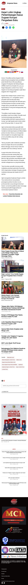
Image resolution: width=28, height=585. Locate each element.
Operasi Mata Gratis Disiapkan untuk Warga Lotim (12, 329)
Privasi (2, 578)
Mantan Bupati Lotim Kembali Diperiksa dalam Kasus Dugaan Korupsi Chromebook (10, 297)
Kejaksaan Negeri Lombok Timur (8, 366)
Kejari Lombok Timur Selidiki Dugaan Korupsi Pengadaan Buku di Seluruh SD (12, 275)
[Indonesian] (17, 72)
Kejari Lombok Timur (20, 366)
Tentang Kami (4, 569)
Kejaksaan (21, 86)
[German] (15, 72)
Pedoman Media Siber (5, 576)
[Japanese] (20, 72)
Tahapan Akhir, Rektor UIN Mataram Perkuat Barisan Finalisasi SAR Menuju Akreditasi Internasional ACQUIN (12, 308)
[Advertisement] (14, 218)
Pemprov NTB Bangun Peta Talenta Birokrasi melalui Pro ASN (11, 315)
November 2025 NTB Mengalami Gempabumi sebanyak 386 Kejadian (13, 440)
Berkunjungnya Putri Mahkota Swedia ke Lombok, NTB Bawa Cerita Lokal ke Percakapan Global (13, 350)
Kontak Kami (3, 571)
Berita (3, 9)
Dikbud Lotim (19, 359)
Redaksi (2, 573)
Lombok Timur (5, 369)
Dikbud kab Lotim (10, 357)
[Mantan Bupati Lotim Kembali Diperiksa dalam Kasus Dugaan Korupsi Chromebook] (12, 287)
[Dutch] (10, 72)
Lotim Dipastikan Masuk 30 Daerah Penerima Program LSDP (11, 322)
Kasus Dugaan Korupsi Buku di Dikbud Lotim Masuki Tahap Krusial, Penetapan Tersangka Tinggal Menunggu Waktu (12, 253)
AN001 (6, 23)
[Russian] (22, 72)
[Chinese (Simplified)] (8, 72)
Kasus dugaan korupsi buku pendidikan (9, 364)
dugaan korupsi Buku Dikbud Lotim (8, 362)
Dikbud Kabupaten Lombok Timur (8, 359)
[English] (13, 72)
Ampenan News (12, 3)
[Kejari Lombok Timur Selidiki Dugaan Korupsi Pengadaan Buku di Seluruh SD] (12, 266)
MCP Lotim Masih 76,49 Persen (11, 343)
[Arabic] (6, 72)
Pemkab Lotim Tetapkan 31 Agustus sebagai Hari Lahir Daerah (12, 337)
